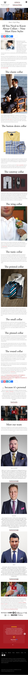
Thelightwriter (17, 377)
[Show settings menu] (20, 595)
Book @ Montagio (14, 481)
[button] (3, 631)
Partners (3, 648)
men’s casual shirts (20, 165)
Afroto (3, 379)
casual (6, 603)
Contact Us (17, 2)
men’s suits (9, 119)
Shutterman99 (3, 377)
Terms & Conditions (10, 655)
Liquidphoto (22, 375)
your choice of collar (4, 67)
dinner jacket (4, 246)
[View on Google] (14, 632)
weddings (24, 602)
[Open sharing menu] (23, 595)
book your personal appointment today (11, 609)
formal (2, 603)
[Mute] (18, 595)
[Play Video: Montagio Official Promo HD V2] (14, 588)
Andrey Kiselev (9, 375)
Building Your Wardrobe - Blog (9, 38)
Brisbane (11, 391)
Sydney (7, 391)
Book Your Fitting (17, 4)
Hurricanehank (11, 376)
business (20, 602)
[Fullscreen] (26, 595)
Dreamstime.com (16, 375)
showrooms (13, 371)
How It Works (14, 402)
